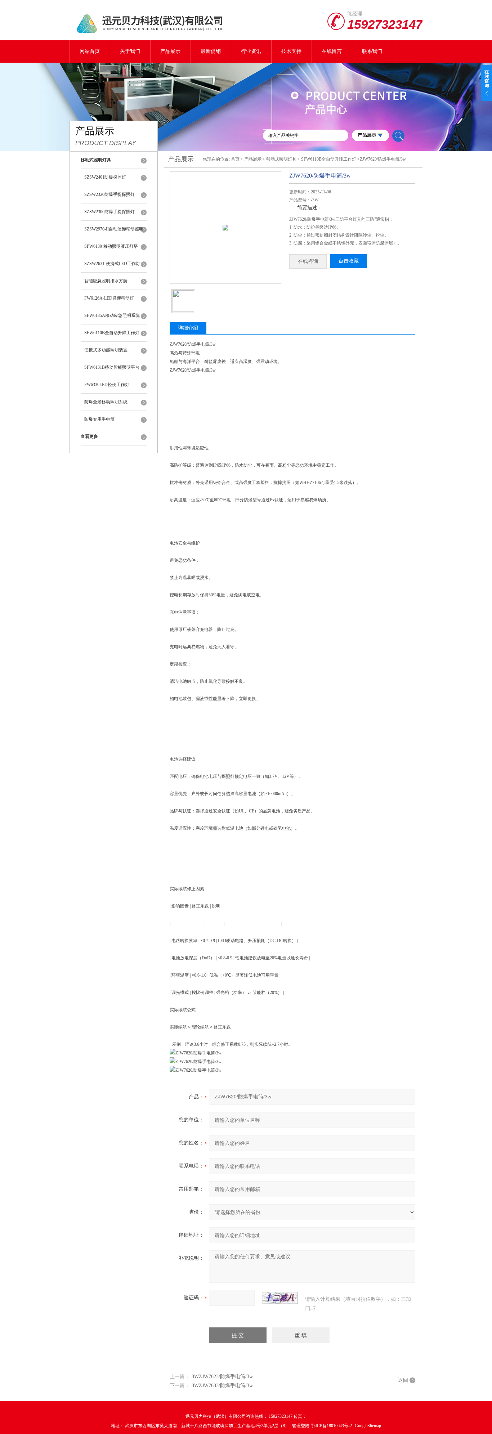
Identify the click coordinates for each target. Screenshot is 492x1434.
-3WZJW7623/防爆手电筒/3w (221, 1376)
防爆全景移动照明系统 (106, 401)
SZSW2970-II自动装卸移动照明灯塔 (113, 232)
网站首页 (90, 51)
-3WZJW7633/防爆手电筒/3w (221, 1385)
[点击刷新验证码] (280, 1298)
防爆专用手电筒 (99, 419)
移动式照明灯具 (281, 159)
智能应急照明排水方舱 (106, 280)
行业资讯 (251, 51)
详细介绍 (188, 328)
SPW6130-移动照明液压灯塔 (111, 246)
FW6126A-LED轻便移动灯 (109, 298)
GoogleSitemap (368, 1425)
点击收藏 (349, 261)
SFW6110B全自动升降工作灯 (111, 332)
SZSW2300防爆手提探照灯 (109, 211)
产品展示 (170, 51)
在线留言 (332, 51)
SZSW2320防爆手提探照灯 (109, 194)
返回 (403, 1380)
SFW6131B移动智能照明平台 (111, 367)
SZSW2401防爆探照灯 (105, 177)
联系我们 (372, 51)
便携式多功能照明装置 (106, 350)
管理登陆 (300, 1425)
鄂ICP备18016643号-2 (332, 1425)
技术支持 (291, 51)
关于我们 (130, 51)
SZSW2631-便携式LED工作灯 (112, 263)
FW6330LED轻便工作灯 (106, 384)
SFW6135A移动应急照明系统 (112, 315)
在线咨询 (308, 261)
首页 (235, 159)
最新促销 (211, 51)
